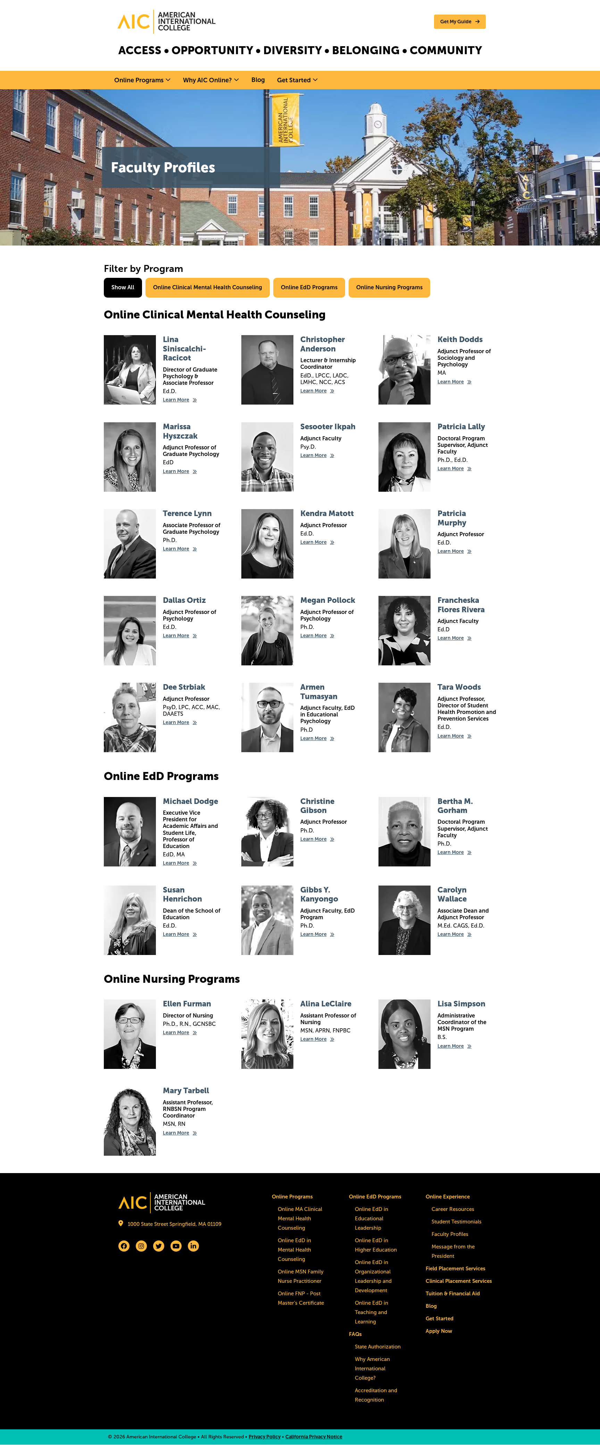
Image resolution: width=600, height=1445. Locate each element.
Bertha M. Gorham (455, 806)
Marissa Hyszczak (180, 431)
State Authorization (378, 1347)
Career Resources (453, 1209)
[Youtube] (176, 1246)
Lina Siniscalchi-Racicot (184, 349)
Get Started (439, 1318)
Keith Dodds (460, 339)
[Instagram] (141, 1246)
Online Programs (292, 1197)
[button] (460, 22)
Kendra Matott (327, 513)
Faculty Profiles (450, 1234)
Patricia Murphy (452, 518)
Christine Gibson (317, 806)
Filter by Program (143, 268)
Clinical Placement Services (459, 1281)
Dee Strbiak (184, 687)
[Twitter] (158, 1246)
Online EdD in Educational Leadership (371, 1218)
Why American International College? (372, 1368)
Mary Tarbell (186, 1090)
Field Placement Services (455, 1268)
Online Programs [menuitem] (139, 80)
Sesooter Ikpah (328, 426)
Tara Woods (459, 687)
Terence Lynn (187, 513)
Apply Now (439, 1331)
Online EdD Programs (309, 287)
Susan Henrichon (182, 894)
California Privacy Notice (313, 1437)
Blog (431, 1306)
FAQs (355, 1334)
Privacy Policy (265, 1437)
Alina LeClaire (325, 1003)
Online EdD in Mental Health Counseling (294, 1249)
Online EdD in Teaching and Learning (371, 1312)
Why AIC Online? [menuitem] (207, 80)
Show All (122, 287)
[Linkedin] (193, 1246)
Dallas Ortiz (184, 600)
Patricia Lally (461, 426)
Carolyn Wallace (452, 894)
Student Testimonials (457, 1222)
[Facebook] (124, 1246)
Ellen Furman (187, 1003)
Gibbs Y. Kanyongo (319, 894)
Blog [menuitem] (258, 80)
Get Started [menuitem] (294, 80)
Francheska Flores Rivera (461, 605)
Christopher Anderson (322, 344)
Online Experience (448, 1197)
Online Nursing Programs (389, 287)
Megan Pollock (327, 600)
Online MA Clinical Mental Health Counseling (300, 1218)
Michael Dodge (190, 801)
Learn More (176, 400)
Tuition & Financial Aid (453, 1293)
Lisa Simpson (461, 1003)
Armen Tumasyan (319, 691)
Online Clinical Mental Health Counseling (207, 287)
